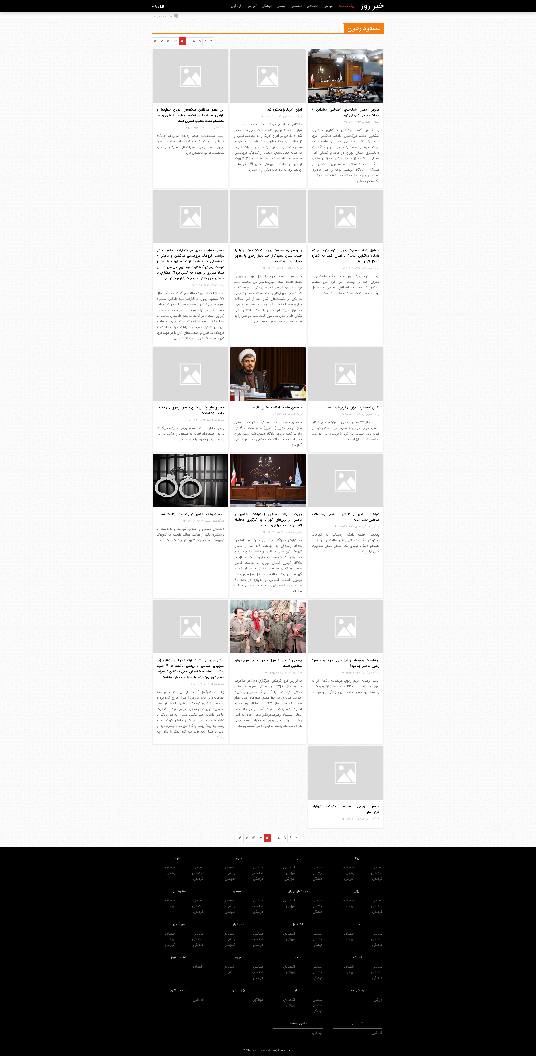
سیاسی (328, 6)
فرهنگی (267, 6)
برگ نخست (346, 6)
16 (155, 41)
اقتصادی (312, 6)
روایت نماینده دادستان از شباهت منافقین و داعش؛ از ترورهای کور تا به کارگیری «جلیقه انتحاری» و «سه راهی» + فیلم (268, 519)
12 (182, 41)
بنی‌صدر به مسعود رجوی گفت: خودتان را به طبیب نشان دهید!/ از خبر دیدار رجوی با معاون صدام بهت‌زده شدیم (268, 255)
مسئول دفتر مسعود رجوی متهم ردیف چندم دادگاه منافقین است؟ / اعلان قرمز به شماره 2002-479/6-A (345, 255)
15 (161, 41)
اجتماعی (296, 6)
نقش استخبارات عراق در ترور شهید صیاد (352, 408)
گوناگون (236, 6)
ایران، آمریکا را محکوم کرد (284, 110)
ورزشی (281, 6)
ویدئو (155, 6)
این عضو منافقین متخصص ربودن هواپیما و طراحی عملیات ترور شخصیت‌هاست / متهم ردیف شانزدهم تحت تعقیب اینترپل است (190, 115)
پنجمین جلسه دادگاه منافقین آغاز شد (276, 408)
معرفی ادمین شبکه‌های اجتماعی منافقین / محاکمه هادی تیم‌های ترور (345, 112)
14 (168, 41)
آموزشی (251, 6)
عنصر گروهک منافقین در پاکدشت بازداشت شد (192, 514)
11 (188, 41)
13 (175, 41)
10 (194, 41)
